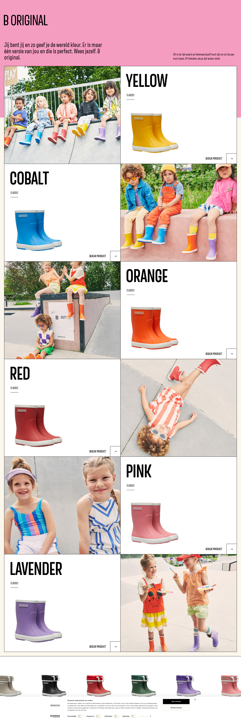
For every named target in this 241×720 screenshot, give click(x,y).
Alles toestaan (176, 701)
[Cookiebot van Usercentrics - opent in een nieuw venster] (55, 716)
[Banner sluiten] (195, 699)
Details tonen (144, 716)
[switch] (98, 716)
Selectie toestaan (176, 707)
